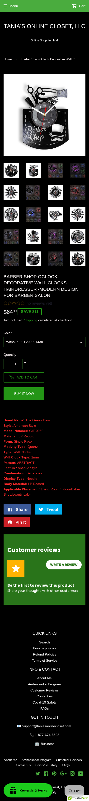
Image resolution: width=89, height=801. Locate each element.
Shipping (30, 320)
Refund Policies (44, 654)
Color (8, 333)
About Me (44, 678)
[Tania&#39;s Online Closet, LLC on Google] (63, 774)
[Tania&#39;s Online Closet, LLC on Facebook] (45, 774)
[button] (28, 304)
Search (44, 642)
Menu (13, 6)
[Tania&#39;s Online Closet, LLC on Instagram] (72, 774)
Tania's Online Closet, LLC (44, 26)
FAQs (44, 708)
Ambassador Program (44, 684)
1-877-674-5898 (47, 735)
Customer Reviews (44, 690)
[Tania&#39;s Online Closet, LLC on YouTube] (80, 774)
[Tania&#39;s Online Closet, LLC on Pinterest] (54, 774)
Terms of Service (44, 660)
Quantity (10, 354)
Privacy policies (44, 648)
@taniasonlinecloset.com (53, 726)
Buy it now (24, 394)
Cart (81, 6)
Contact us (45, 696)
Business (47, 744)
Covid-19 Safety (44, 702)
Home (8, 59)
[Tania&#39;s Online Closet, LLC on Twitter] (37, 774)
